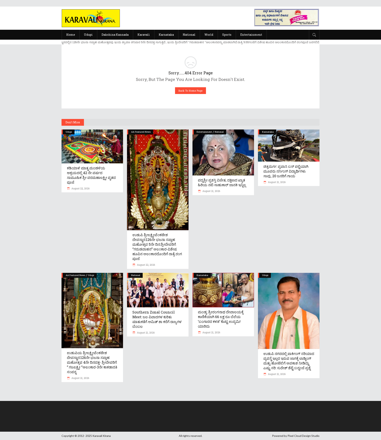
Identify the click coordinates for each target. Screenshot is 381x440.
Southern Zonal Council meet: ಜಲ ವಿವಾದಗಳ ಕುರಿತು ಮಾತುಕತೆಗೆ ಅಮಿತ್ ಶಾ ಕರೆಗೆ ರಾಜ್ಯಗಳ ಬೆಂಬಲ (157, 319)
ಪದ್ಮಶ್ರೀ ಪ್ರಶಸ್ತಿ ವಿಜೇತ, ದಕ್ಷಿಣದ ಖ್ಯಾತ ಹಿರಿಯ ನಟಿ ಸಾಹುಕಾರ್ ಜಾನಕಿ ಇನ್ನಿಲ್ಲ (222, 182)
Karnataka (268, 131)
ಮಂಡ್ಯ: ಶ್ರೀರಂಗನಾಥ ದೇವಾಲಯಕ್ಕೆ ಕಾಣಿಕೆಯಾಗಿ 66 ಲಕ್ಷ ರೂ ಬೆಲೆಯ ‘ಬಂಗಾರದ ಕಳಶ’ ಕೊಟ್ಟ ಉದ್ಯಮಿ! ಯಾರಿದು (220, 319)
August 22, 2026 (80, 188)
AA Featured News (141, 131)
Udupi (69, 131)
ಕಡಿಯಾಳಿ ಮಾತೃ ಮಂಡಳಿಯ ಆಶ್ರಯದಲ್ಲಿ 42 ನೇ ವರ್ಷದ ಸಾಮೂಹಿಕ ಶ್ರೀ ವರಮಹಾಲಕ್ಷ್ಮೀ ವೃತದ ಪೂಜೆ (91, 175)
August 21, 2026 (211, 191)
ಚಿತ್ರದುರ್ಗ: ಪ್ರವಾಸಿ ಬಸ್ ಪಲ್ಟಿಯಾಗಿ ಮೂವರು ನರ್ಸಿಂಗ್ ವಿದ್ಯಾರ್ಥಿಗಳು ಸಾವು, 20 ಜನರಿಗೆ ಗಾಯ (285, 171)
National (219, 131)
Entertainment (204, 131)
